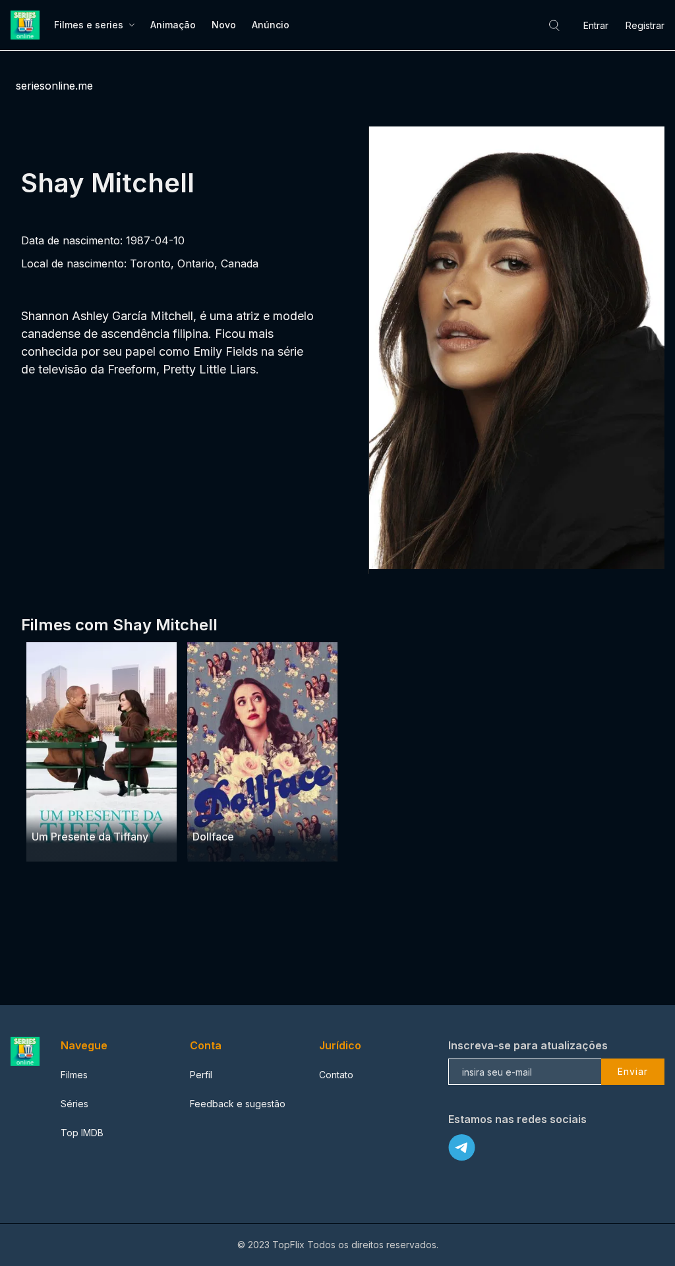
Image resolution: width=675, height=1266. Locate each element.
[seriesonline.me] (27, 25)
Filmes (74, 1074)
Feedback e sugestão (237, 1103)
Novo (224, 24)
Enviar (633, 1071)
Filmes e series (88, 24)
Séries (74, 1103)
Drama (47, 810)
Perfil (201, 1074)
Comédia (85, 810)
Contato (336, 1074)
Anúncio (270, 24)
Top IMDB (82, 1132)
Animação (173, 24)
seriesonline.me (54, 85)
